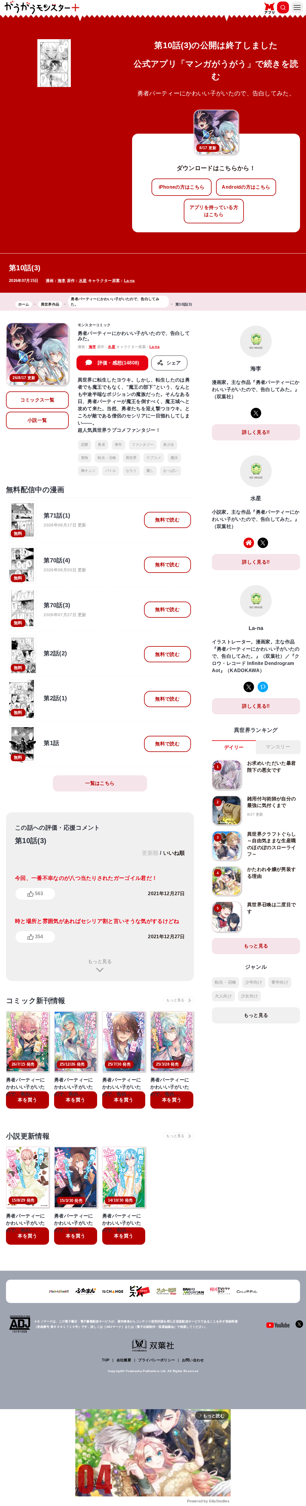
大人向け (223, 996)
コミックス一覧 (37, 399)
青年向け (279, 982)
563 (39, 893)
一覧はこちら (99, 783)
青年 (118, 445)
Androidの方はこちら (246, 187)
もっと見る (100, 961)
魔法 (174, 458)
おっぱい (170, 471)
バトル (110, 471)
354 (39, 936)
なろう (131, 471)
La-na (129, 280)
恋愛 (84, 445)
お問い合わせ (193, 1360)
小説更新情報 (28, 1136)
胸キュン (88, 471)
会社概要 (124, 1360)
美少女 (168, 445)
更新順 (150, 853)
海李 (62, 280)
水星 (83, 280)
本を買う (27, 1099)
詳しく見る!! (256, 432)
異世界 (131, 458)
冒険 (84, 458)
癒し (150, 471)
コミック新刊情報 (35, 1001)
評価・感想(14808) (118, 362)
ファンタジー (143, 445)
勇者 (101, 445)
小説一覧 (37, 420)
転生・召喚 (107, 458)
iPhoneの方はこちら (182, 187)
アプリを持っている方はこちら (213, 211)
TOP (105, 1360)
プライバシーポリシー (156, 1360)
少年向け (253, 982)
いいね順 (174, 853)
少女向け (249, 996)
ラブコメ (153, 458)
